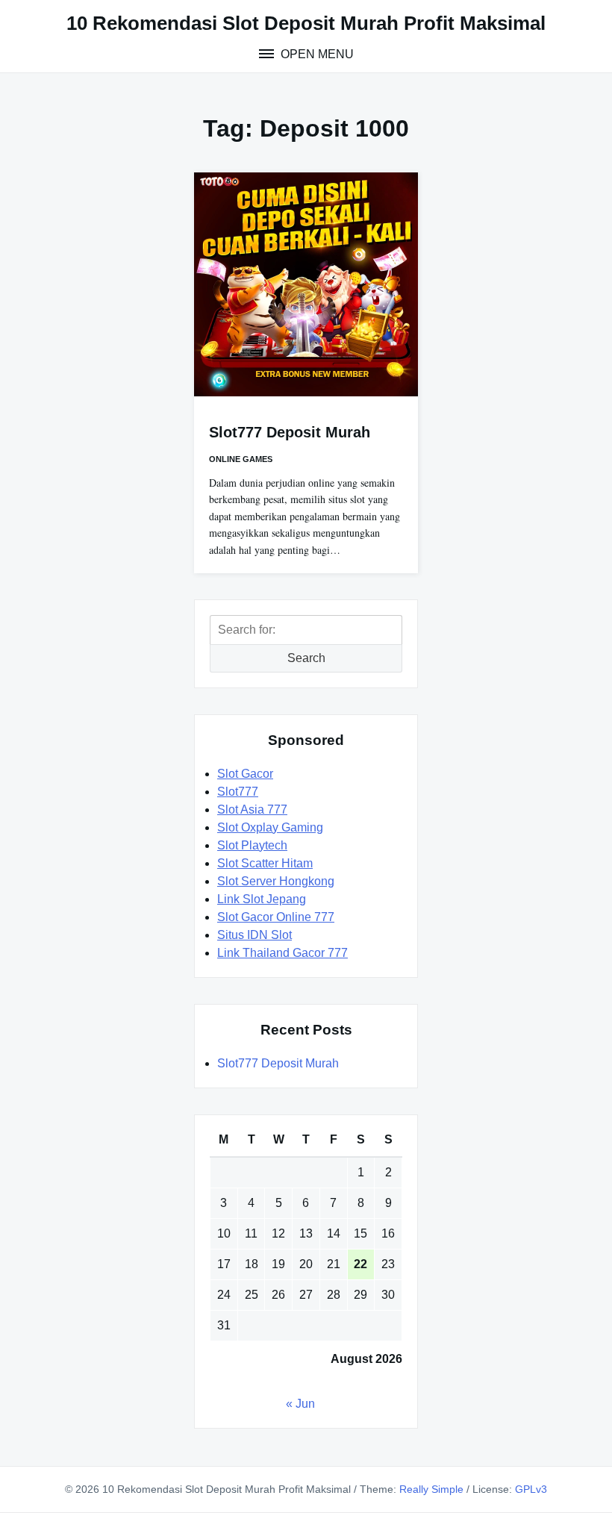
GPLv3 (531, 1489)
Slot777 (237, 791)
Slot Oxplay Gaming (270, 827)
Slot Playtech (252, 845)
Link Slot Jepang (261, 899)
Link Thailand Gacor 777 (282, 952)
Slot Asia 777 (252, 809)
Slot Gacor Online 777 (275, 917)
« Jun (300, 1403)
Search (306, 658)
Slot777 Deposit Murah (289, 432)
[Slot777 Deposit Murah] (306, 284)
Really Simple (431, 1489)
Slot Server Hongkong (275, 881)
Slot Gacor (245, 773)
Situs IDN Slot (254, 935)
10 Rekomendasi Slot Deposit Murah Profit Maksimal (306, 23)
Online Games (240, 459)
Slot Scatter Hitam (265, 863)
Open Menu (316, 54)
